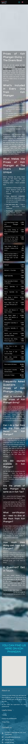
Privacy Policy (5, 722)
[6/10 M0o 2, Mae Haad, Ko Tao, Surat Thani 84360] (3, 733)
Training (4, 715)
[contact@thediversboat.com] (3, 737)
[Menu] (19, 2)
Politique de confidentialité (9, 718)
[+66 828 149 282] (3, 740)
